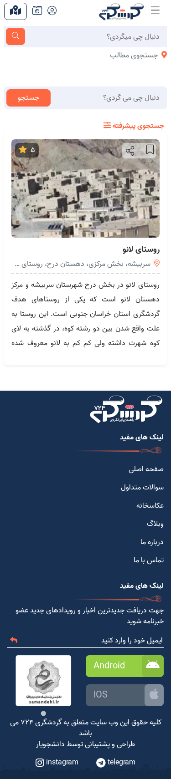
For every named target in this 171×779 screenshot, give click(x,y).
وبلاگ (155, 524)
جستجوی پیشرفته (137, 126)
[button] (129, 151)
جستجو (28, 98)
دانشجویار (50, 744)
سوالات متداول (142, 488)
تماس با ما (149, 560)
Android (109, 666)
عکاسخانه (150, 506)
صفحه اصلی (146, 469)
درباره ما (152, 542)
